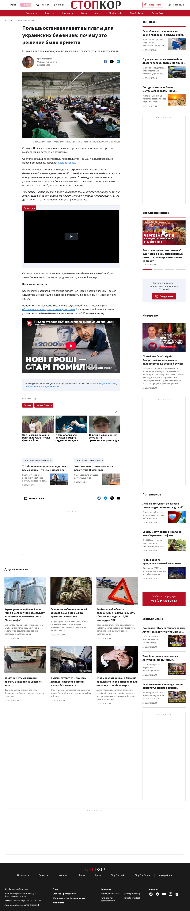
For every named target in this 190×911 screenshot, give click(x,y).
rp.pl (35, 398)
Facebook (112, 383)
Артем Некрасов (44, 59)
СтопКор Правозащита (64, 893)
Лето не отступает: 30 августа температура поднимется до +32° (162, 505)
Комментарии (36, 498)
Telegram (102, 383)
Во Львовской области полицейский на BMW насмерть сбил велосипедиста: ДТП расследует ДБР (115, 615)
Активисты (58, 902)
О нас (55, 889)
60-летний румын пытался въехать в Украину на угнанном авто (23, 681)
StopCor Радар (137, 13)
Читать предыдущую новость (38, 460)
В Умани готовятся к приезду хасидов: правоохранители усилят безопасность (68, 681)
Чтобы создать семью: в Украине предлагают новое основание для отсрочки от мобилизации (117, 681)
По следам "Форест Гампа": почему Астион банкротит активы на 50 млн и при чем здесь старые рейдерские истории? (163, 633)
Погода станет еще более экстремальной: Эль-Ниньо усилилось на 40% (158, 91)
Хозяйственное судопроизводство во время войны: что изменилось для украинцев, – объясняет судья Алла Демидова (45, 472)
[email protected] (31, 905)
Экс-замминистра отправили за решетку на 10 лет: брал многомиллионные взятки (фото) (94, 470)
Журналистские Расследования (69, 898)
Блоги (84, 13)
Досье (98, 13)
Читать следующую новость (89, 460)
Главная (8, 20)
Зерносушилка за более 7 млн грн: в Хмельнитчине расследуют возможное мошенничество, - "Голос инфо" (24, 615)
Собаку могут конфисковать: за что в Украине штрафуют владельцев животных (161, 535)
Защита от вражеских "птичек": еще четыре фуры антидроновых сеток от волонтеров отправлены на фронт (162, 255)
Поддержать (155, 4)
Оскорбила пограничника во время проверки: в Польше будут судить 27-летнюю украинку (162, 35)
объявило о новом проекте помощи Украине (48, 309)
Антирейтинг (158, 13)
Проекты (30, 13)
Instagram (46, 386)
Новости (66, 13)
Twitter (37, 386)
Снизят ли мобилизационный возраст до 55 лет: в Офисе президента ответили (68, 613)
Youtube (29, 386)
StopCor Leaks (115, 13)
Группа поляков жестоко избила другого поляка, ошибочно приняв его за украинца (163, 63)
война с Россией (44, 405)
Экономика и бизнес (24, 20)
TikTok (56, 386)
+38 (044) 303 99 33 (164, 601)
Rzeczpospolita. (67, 163)
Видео (48, 13)
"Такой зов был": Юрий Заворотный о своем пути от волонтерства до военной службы (163, 360)
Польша (27, 405)
